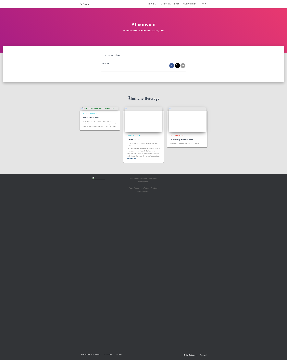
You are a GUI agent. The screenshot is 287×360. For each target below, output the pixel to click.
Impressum (108, 355)
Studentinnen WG (91, 117)
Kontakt (203, 4)
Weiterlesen (131, 158)
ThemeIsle (203, 355)
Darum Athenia (165, 4)
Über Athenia (151, 4)
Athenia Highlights (90, 114)
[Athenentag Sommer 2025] (187, 119)
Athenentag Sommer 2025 (181, 139)
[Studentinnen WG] (98, 108)
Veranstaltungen (189, 4)
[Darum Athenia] (143, 119)
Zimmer (176, 4)
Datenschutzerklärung (90, 355)
